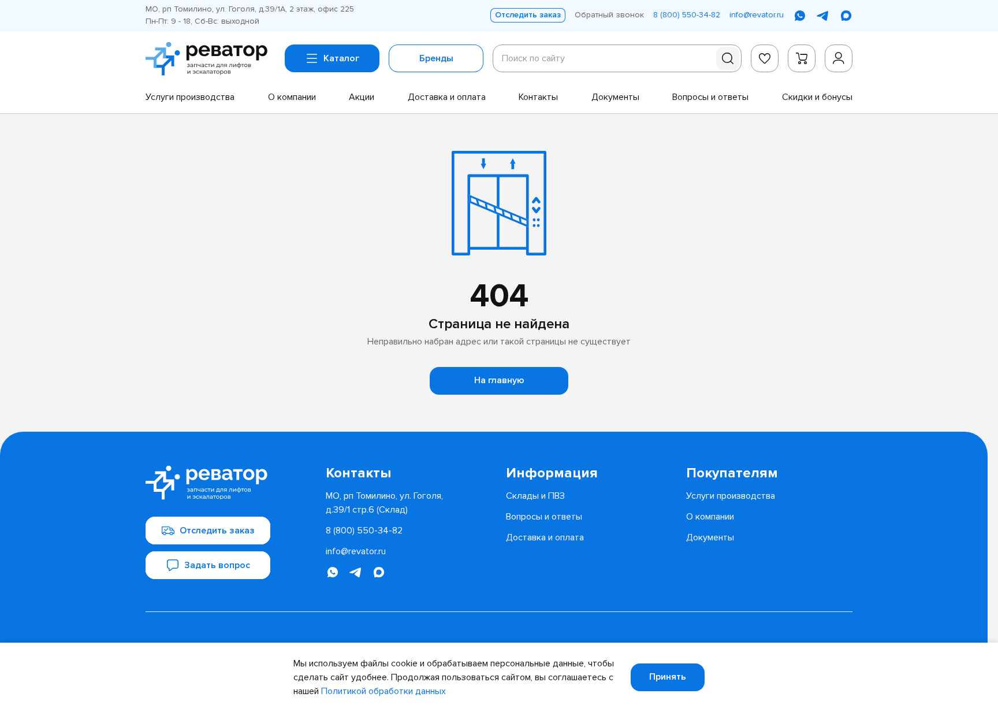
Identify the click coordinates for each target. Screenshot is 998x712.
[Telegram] (823, 16)
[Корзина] (801, 58)
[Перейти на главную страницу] (210, 58)
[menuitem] (190, 97)
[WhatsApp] (800, 16)
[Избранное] (765, 58)
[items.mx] (846, 16)
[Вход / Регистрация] (838, 58)
